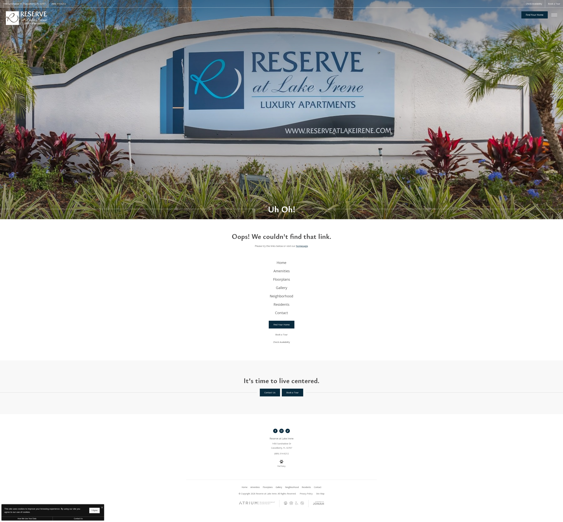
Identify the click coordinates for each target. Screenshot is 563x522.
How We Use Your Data (27, 519)
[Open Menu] (554, 15)
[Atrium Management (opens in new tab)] (257, 504)
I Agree (94, 510)
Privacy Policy (306, 493)
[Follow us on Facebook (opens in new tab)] (275, 431)
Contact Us (78, 519)
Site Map (320, 493)
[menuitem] (281, 263)
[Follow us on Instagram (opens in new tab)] (281, 431)
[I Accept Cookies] (102, 507)
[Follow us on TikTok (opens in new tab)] (287, 431)
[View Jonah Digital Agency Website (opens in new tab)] (318, 503)
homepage (302, 246)
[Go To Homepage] (26, 18)
